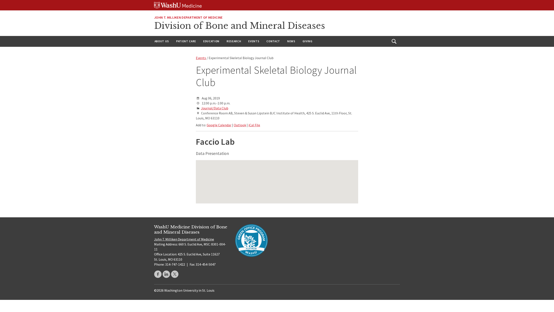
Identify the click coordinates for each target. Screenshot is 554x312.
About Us (162, 41)
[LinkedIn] (166, 274)
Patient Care (186, 41)
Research (234, 41)
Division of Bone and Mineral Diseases (239, 25)
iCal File (254, 125)
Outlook (240, 125)
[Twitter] (175, 274)
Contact (273, 41)
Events (253, 41)
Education (211, 41)
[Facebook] (158, 274)
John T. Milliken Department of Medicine (184, 239)
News (291, 41)
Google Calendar (219, 125)
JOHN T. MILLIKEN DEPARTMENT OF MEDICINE (188, 17)
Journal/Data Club (214, 108)
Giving (307, 41)
